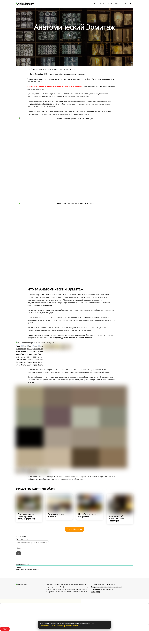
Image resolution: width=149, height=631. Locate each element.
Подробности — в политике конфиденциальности (59, 626)
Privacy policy (95, 592)
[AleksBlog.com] (25, 4)
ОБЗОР (109, 4)
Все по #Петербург (74, 529)
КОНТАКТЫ (111, 584)
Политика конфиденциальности (102, 589)
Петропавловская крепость (56, 515)
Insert (5, 629)
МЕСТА (118, 4)
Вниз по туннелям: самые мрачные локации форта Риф (26, 516)
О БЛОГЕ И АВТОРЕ (97, 584)
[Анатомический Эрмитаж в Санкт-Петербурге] (18, 365)
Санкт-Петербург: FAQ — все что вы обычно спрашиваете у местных (57, 74)
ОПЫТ (101, 4)
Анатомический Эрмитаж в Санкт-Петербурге (116, 518)
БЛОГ (126, 4)
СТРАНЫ (93, 4)
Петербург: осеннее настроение (87, 515)
